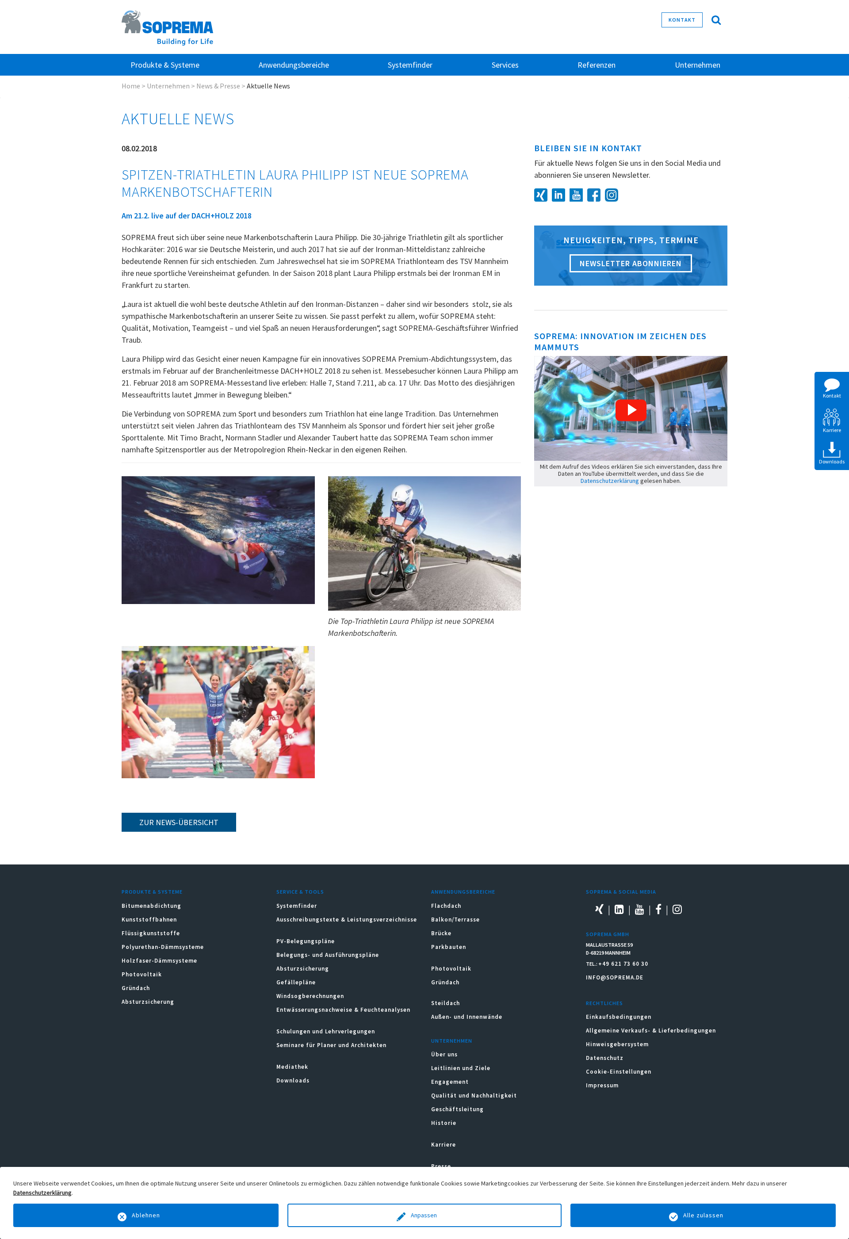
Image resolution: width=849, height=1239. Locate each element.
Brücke (441, 933)
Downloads (293, 1080)
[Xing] (543, 194)
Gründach (136, 988)
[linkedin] (561, 194)
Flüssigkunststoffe (151, 933)
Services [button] (505, 65)
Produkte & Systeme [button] (164, 65)
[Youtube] (578, 194)
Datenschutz (604, 1058)
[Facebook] (596, 194)
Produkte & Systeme (152, 891)
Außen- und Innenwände (466, 1017)
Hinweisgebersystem (617, 1044)
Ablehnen (146, 1215)
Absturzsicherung (148, 1002)
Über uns (444, 1054)
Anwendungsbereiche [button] (294, 65)
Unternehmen (168, 85)
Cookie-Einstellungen (618, 1071)
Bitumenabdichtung (151, 906)
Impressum (602, 1085)
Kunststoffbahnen (149, 919)
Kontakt (682, 19)
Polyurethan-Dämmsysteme (163, 947)
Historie (443, 1123)
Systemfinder (296, 906)
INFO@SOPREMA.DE (614, 977)
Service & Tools (300, 891)
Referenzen (596, 65)
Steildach (445, 1003)
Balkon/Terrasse (455, 919)
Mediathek (292, 1067)
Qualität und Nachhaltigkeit (474, 1095)
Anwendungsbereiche (463, 891)
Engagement (450, 1082)
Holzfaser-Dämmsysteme (159, 960)
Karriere (443, 1144)
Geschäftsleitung (457, 1109)
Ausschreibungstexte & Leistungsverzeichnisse (346, 919)
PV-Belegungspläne (305, 941)
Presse (441, 1166)
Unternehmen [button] (697, 65)
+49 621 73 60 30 (623, 963)
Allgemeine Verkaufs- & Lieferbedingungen (651, 1030)
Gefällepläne (296, 982)
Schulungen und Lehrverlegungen (325, 1031)
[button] (631, 410)
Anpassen (424, 1215)
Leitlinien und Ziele (460, 1068)
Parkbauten (448, 947)
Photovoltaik (142, 974)
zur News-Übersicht (178, 822)
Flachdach (446, 906)
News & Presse (218, 85)
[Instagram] (614, 194)
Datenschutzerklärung (610, 481)
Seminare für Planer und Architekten (331, 1045)
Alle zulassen (703, 1215)
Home (131, 85)
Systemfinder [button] (410, 65)
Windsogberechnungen (310, 996)
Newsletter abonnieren (631, 263)
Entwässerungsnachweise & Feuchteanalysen (343, 1009)
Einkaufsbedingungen (618, 1017)
